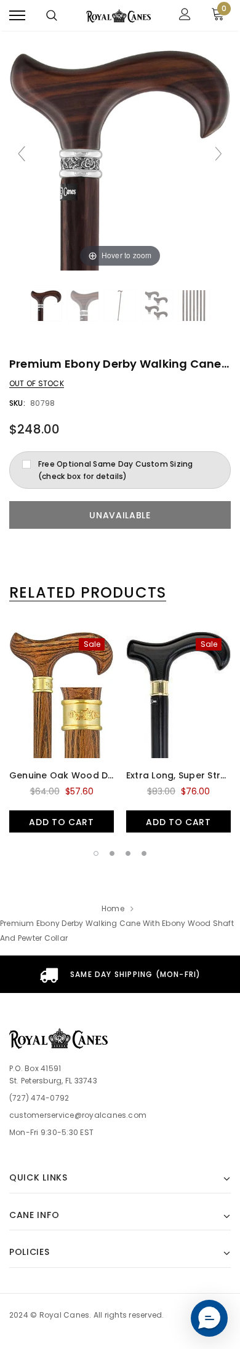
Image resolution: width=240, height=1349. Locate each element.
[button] (209, 1318)
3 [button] (128, 853)
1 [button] (96, 853)
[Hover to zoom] (120, 159)
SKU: (17, 403)
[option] (61, 730)
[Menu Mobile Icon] (17, 15)
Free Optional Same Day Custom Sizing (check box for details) (115, 470)
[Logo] (118, 15)
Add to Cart (61, 822)
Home (113, 908)
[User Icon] (185, 16)
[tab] (87, 593)
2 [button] (112, 853)
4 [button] (144, 853)
